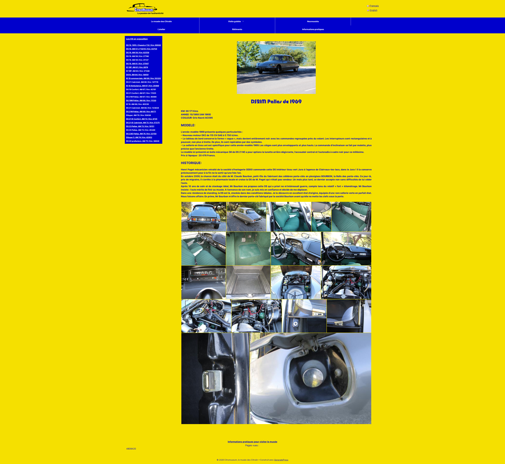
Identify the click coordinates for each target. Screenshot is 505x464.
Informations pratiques (313, 29)
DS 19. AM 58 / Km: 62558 (137, 52)
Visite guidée (234, 21)
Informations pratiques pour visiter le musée (252, 441)
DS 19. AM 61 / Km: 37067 (137, 63)
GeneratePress (281, 460)
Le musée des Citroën (161, 21)
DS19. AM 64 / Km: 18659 (137, 75)
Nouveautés (313, 21)
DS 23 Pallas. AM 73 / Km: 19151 (140, 126)
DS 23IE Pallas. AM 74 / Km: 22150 (141, 134)
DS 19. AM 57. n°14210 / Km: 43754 (141, 49)
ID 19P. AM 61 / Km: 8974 (137, 67)
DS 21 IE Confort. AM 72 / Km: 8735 (141, 119)
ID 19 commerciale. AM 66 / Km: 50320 (143, 78)
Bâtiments (237, 29)
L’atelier (161, 29)
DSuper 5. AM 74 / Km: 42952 (139, 137)
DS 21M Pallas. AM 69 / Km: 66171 (141, 111)
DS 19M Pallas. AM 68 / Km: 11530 (141, 100)
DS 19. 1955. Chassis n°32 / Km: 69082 (143, 45)
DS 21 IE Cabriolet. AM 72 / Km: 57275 (143, 122)
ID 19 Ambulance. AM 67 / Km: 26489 (142, 86)
